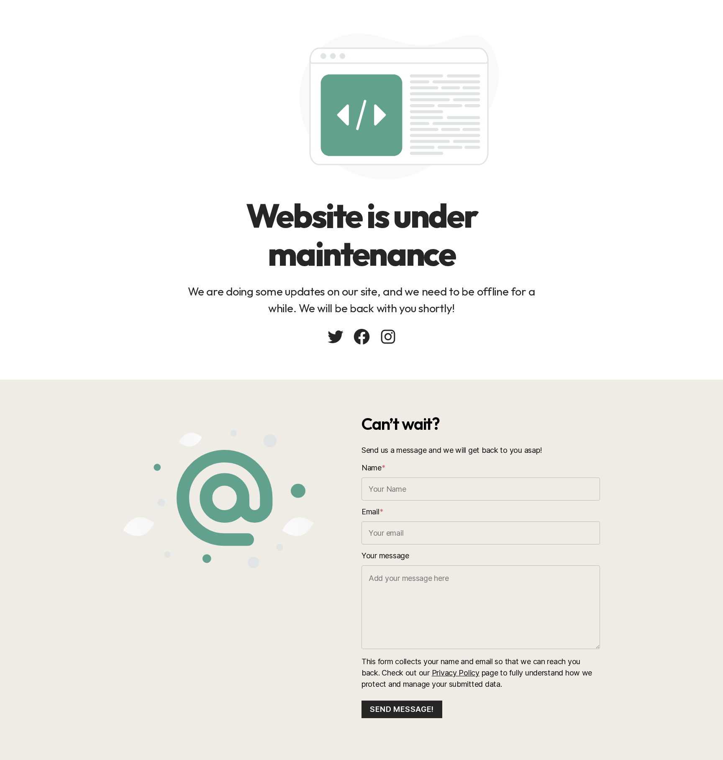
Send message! (402, 709)
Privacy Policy (455, 672)
